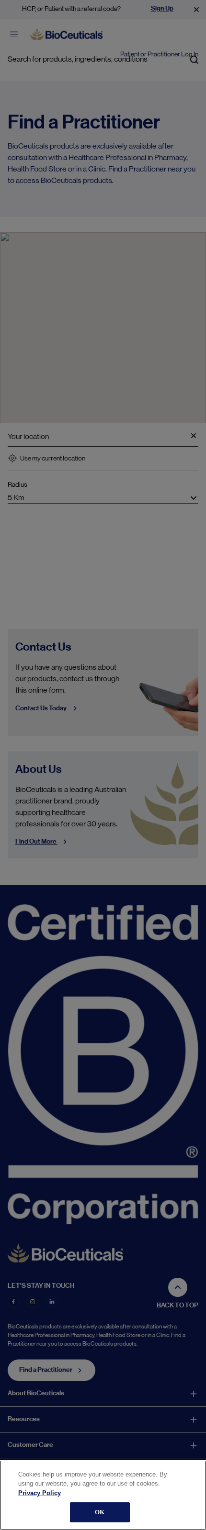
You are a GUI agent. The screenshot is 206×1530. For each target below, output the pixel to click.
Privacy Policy (39, 1493)
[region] (103, 1495)
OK (99, 1512)
